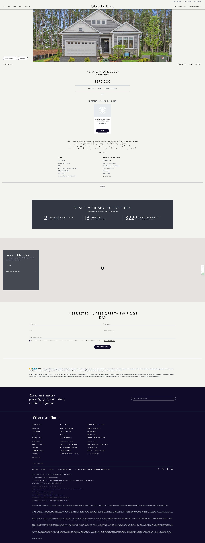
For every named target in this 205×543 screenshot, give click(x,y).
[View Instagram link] (167, 469)
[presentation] (102, 35)
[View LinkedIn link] (172, 469)
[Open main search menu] (4, 6)
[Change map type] (202, 273)
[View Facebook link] (159, 469)
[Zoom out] (202, 270)
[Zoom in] (202, 266)
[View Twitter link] (163, 469)
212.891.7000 (53, 511)
